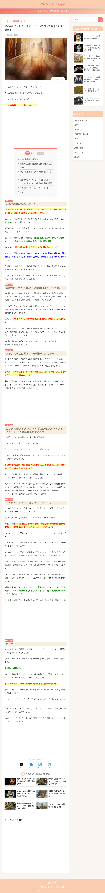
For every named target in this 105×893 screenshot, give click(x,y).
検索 (100, 19)
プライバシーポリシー (58, 887)
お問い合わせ (44, 887)
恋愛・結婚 (78, 148)
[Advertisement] (36, 130)
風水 (76, 139)
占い (76, 125)
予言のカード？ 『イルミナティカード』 (35, 188)
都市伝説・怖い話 (81, 134)
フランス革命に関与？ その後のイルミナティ (36, 173)
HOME (53, 883)
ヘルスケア (78, 153)
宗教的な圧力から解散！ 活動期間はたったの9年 (36, 165)
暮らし (77, 157)
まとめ (22, 192)
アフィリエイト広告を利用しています (52, 11)
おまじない (78, 129)
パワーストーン (80, 143)
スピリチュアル (80, 120)
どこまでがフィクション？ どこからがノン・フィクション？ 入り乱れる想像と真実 (36, 181)
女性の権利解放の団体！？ (30, 159)
